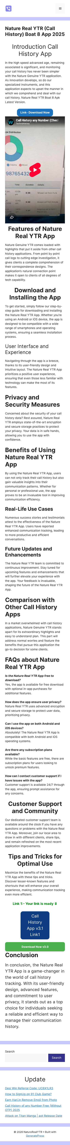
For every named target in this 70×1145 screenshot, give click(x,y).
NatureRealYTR (31, 8)
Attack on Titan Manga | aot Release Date (33, 1115)
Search (10, 1051)
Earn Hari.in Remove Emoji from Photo (31, 1100)
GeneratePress (35, 1135)
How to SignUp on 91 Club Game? (28, 1094)
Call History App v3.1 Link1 (35, 925)
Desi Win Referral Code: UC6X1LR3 (29, 1088)
